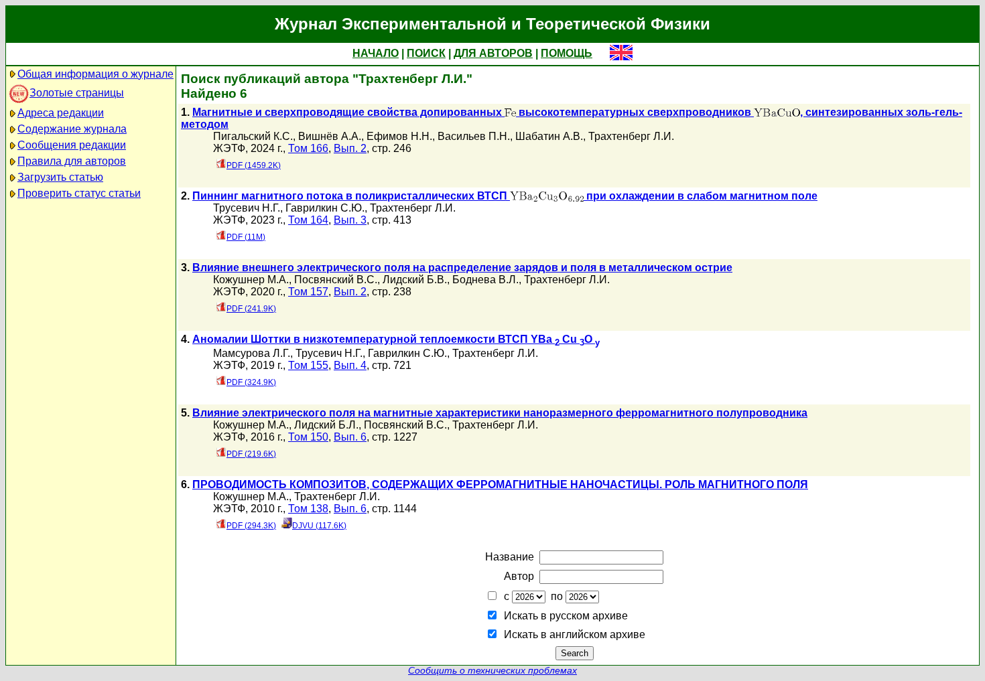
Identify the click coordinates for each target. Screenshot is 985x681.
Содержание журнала (72, 129)
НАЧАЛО (375, 53)
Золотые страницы (76, 92)
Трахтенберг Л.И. (631, 136)
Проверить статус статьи (79, 193)
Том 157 (308, 291)
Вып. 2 (350, 148)
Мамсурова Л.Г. (251, 353)
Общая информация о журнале (95, 74)
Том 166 (308, 148)
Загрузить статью (60, 177)
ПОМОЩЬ (566, 53)
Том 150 (308, 437)
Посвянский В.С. (335, 279)
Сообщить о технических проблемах (492, 671)
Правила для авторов (71, 161)
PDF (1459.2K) (253, 165)
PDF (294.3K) (251, 525)
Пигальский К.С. (253, 136)
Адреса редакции (60, 113)
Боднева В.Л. (485, 279)
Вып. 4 (350, 365)
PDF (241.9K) (251, 308)
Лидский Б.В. (415, 279)
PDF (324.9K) (251, 382)
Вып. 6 (350, 437)
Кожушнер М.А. (251, 279)
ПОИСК (426, 53)
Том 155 (308, 365)
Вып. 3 (350, 220)
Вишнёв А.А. (329, 136)
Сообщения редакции (71, 145)
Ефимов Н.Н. (399, 136)
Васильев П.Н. (474, 136)
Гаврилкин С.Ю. (325, 208)
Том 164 (308, 220)
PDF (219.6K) (251, 454)
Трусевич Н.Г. (246, 208)
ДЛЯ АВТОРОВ (493, 53)
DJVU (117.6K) (319, 525)
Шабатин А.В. (549, 136)
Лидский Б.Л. (326, 425)
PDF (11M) (245, 237)
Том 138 (308, 508)
